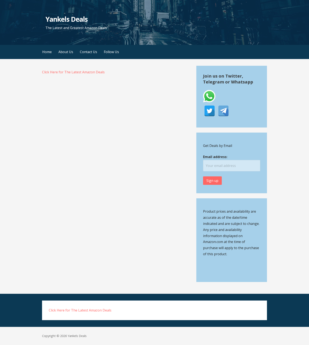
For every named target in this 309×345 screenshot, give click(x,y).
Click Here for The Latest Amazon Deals (73, 72)
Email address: (215, 156)
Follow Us (111, 52)
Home (47, 52)
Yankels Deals (66, 19)
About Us (65, 52)
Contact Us (88, 52)
